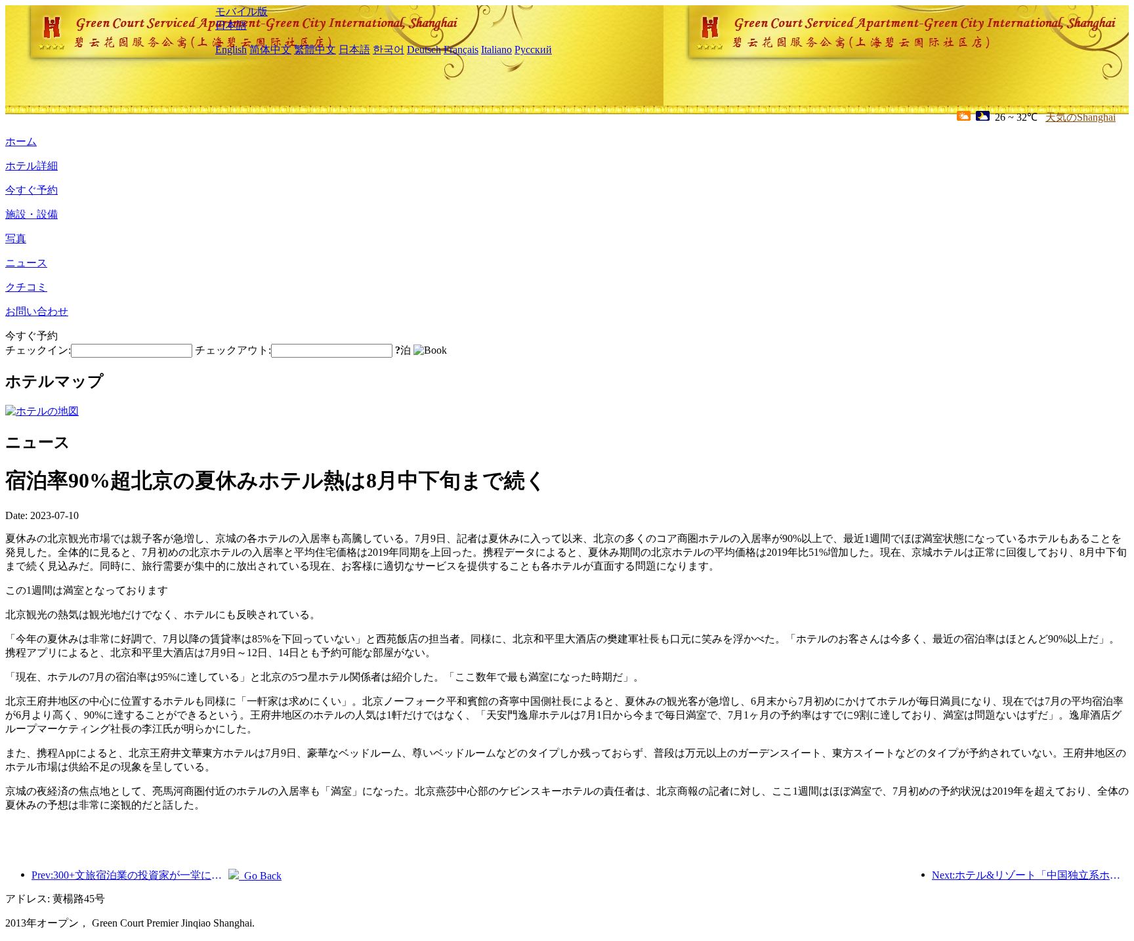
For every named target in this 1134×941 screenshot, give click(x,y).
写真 (15, 238)
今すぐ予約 (31, 190)
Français (461, 49)
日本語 (231, 25)
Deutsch (424, 49)
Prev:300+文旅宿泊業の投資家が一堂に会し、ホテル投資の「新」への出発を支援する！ (130, 875)
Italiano (496, 49)
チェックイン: (38, 350)
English (231, 49)
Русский (533, 49)
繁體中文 (315, 49)
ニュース (26, 262)
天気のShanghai (1080, 117)
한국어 (388, 49)
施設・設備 (31, 214)
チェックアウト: (233, 350)
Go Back (260, 875)
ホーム (21, 141)
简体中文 (270, 49)
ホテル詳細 (31, 165)
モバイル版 (241, 11)
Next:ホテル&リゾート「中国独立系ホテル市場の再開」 (1030, 875)
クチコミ (26, 287)
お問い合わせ (36, 311)
